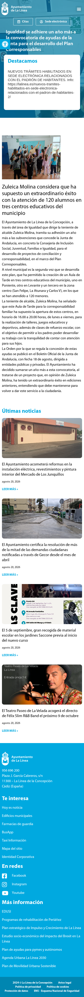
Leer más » (10, 489)
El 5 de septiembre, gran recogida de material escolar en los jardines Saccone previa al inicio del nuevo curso (39, 636)
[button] (5, 44)
